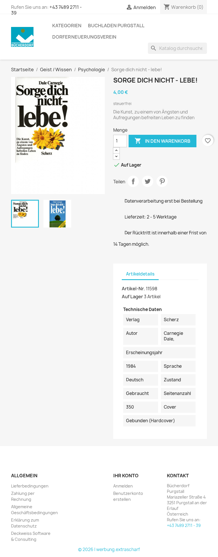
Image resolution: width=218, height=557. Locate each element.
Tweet (147, 181)
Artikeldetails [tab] (140, 274)
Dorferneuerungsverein (84, 37)
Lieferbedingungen (30, 486)
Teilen (133, 181)
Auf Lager (132, 296)
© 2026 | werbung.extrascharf (109, 549)
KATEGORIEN (66, 25)
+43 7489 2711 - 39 (184, 525)
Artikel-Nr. (133, 288)
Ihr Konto (126, 475)
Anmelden (123, 486)
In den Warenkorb (162, 140)
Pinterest (162, 181)
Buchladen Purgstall (116, 25)
